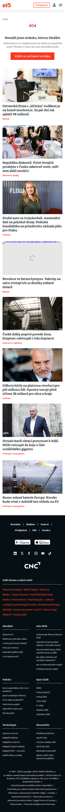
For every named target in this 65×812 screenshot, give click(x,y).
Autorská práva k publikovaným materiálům (31, 785)
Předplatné (21, 530)
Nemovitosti (19, 599)
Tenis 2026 (41, 701)
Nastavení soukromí (21, 796)
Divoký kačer (9, 713)
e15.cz (5, 19)
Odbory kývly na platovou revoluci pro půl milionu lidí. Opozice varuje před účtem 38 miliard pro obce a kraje (31, 390)
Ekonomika (42, 725)
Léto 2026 (41, 626)
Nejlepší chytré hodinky (14, 746)
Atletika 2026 (42, 709)
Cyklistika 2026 (43, 714)
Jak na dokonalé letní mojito (49, 664)
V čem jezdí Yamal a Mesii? (15, 643)
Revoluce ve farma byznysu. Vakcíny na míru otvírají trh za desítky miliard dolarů (32, 283)
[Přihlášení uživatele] (54, 5)
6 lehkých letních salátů (47, 669)
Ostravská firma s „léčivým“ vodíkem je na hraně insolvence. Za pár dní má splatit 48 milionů (31, 110)
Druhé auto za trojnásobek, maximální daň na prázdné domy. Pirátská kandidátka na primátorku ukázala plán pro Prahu (32, 224)
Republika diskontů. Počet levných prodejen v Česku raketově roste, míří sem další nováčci (30, 167)
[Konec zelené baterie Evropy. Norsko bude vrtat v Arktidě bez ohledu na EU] (32, 477)
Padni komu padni (11, 704)
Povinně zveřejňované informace (39, 804)
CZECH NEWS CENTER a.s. (44, 771)
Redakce (30, 524)
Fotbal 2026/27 (43, 692)
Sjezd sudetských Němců (14, 695)
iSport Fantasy (20, 594)
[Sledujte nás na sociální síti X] (22, 553)
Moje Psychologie (12, 589)
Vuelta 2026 (20, 614)
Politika (7, 679)
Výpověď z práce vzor (13, 708)
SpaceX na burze (10, 733)
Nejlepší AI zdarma (11, 742)
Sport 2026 (42, 679)
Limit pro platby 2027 (46, 742)
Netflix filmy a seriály (12, 755)
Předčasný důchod (45, 733)
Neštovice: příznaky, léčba (15, 638)
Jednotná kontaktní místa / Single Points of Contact (32, 800)
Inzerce (45, 524)
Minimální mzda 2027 (46, 750)
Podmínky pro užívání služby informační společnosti (31, 789)
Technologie (9, 725)
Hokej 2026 (41, 696)
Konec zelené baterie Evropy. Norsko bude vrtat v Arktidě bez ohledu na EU (31, 499)
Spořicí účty (41, 737)
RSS (34, 530)
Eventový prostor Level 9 (27, 609)
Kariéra (46, 530)
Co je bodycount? (11, 656)
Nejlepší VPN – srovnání (14, 750)
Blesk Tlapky (31, 589)
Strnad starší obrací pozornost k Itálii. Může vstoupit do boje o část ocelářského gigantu (31, 445)
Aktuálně (8, 626)
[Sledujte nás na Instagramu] (35, 553)
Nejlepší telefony (10, 737)
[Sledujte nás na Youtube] (42, 553)
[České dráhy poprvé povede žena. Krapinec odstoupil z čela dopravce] (32, 313)
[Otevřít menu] (60, 5)
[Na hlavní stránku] (7, 5)
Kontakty (16, 524)
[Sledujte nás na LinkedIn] (15, 553)
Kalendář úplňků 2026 (13, 652)
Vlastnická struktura (42, 796)
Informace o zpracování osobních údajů (26, 792)
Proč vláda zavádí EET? (13, 699)
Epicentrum (8, 634)
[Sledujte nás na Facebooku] (29, 553)
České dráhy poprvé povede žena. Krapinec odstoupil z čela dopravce (28, 336)
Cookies (51, 792)
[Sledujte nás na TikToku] (49, 553)
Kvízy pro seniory (11, 647)
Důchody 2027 (43, 746)
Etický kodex (16, 804)
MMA (38, 688)
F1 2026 (39, 705)
